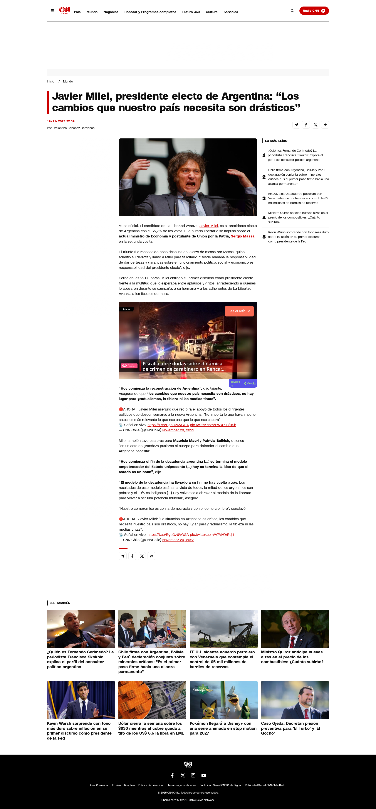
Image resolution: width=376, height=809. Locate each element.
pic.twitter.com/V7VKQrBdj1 (212, 534)
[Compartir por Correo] (296, 125)
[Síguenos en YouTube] (203, 775)
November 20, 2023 (178, 430)
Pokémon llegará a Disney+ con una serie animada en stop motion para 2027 (223, 728)
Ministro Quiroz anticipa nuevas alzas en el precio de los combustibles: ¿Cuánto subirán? (298, 217)
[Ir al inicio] (64, 10)
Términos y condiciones (182, 785)
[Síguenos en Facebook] (172, 775)
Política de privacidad (151, 785)
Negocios (111, 12)
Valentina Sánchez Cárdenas (74, 128)
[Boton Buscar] (292, 10)
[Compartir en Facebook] (306, 125)
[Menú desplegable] (52, 10)
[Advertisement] (79, 388)
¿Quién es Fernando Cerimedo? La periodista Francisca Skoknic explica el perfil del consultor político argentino (295, 155)
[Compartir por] (325, 125)
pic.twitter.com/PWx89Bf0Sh (213, 424)
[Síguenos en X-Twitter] (182, 775)
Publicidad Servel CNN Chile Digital (221, 785)
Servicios (231, 12)
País (77, 12)
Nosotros (129, 785)
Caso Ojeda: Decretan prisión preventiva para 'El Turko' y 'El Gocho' (290, 728)
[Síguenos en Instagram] (193, 775)
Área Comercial (99, 785)
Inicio (50, 81)
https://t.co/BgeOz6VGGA (168, 424)
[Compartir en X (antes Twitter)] (315, 125)
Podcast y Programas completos (150, 12)
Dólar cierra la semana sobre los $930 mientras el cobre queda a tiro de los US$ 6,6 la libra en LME (151, 728)
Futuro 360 (191, 12)
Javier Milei (209, 225)
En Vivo (116, 785)
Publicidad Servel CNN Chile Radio (265, 785)
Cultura (212, 12)
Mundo (92, 12)
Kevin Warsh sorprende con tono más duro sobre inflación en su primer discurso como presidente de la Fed (298, 237)
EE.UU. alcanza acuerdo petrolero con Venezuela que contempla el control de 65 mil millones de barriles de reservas (298, 198)
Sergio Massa (243, 236)
